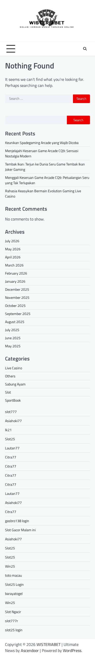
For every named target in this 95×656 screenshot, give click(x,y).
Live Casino (13, 368)
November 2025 (17, 297)
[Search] (85, 49)
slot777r (11, 620)
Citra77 (10, 457)
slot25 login (14, 630)
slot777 (11, 411)
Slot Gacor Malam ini (20, 529)
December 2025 (17, 289)
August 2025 (14, 321)
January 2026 (15, 281)
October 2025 (15, 305)
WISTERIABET (48, 644)
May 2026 (13, 249)
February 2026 (16, 273)
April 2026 (13, 257)
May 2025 (13, 346)
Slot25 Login (14, 584)
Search (78, 120)
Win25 (10, 566)
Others (10, 376)
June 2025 (13, 338)
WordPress (72, 650)
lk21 (8, 429)
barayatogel (14, 593)
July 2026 (12, 241)
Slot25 (10, 439)
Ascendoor (30, 650)
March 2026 (14, 265)
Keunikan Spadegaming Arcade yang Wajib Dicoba (42, 142)
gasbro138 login (17, 520)
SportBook (13, 400)
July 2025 (12, 329)
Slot (8, 392)
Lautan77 (12, 448)
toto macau (13, 575)
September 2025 (17, 313)
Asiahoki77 (13, 420)
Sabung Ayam (15, 384)
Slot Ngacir (13, 611)
